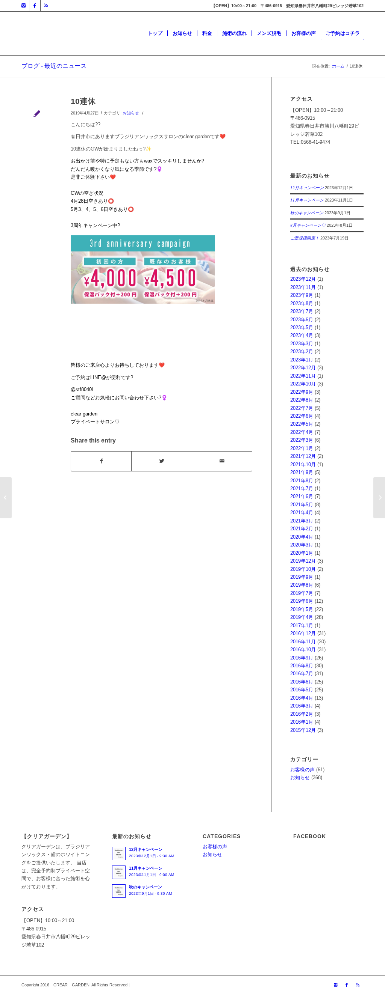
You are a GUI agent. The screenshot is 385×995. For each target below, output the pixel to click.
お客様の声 (302, 769)
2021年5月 (301, 504)
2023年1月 (301, 360)
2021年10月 (303, 464)
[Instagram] (23, 5)
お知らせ (131, 113)
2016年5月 (301, 689)
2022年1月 (301, 448)
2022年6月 (301, 416)
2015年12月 (303, 730)
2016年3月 (301, 706)
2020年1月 (301, 553)
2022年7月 (301, 408)
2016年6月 (301, 682)
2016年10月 (303, 649)
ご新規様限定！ (304, 238)
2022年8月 (301, 400)
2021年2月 (301, 528)
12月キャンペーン (307, 187)
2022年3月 (301, 440)
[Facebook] (34, 5)
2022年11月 (303, 376)
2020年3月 (301, 545)
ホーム (338, 66)
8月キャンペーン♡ (308, 225)
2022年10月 (303, 384)
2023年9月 (301, 295)
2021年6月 (301, 496)
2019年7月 (301, 593)
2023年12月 (303, 279)
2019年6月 (301, 601)
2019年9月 (301, 577)
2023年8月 (301, 303)
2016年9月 (301, 658)
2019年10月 (303, 569)
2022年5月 (301, 424)
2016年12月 (303, 633)
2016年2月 (301, 714)
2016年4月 (301, 698)
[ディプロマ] (6, 497)
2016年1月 (301, 722)
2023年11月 (303, 287)
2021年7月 (301, 488)
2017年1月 (301, 625)
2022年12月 (303, 367)
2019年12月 (303, 561)
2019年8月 (301, 585)
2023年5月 (301, 327)
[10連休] (36, 113)
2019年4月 (301, 617)
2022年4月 (301, 432)
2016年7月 (301, 673)
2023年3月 (301, 343)
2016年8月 (301, 665)
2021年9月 (301, 472)
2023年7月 (301, 311)
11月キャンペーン (307, 200)
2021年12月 (303, 456)
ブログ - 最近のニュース (53, 66)
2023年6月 (301, 319)
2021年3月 (301, 521)
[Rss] (46, 5)
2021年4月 (301, 512)
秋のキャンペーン (306, 212)
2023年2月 (301, 351)
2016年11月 (303, 641)
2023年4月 (301, 335)
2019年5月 (301, 609)
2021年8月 (301, 480)
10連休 (83, 101)
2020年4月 (301, 537)
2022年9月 (301, 392)
